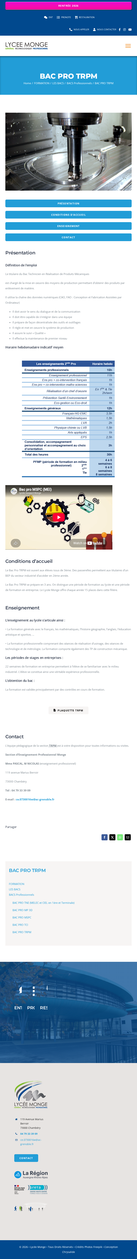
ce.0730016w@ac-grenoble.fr (35, 799)
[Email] (128, 837)
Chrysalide (68, 1252)
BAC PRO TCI (20, 925)
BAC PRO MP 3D (22, 910)
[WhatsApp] (120, 837)
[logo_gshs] (31, 1183)
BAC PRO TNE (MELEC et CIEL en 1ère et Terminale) (43, 902)
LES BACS (14, 889)
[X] (112, 837)
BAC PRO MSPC (21, 917)
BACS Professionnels (21, 894)
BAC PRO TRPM (27, 870)
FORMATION (16, 884)
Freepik (97, 1247)
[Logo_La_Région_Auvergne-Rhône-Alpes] (31, 1172)
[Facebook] (104, 837)
